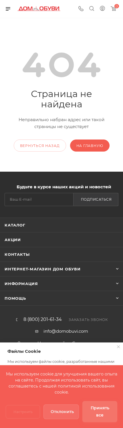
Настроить (23, 412)
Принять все (100, 411)
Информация (21, 283)
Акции (13, 239)
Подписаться (96, 199)
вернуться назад (40, 146)
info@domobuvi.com (65, 331)
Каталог (15, 225)
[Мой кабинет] (102, 9)
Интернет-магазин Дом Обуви (43, 269)
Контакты (17, 254)
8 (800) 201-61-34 (42, 319)
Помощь (15, 298)
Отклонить (62, 411)
